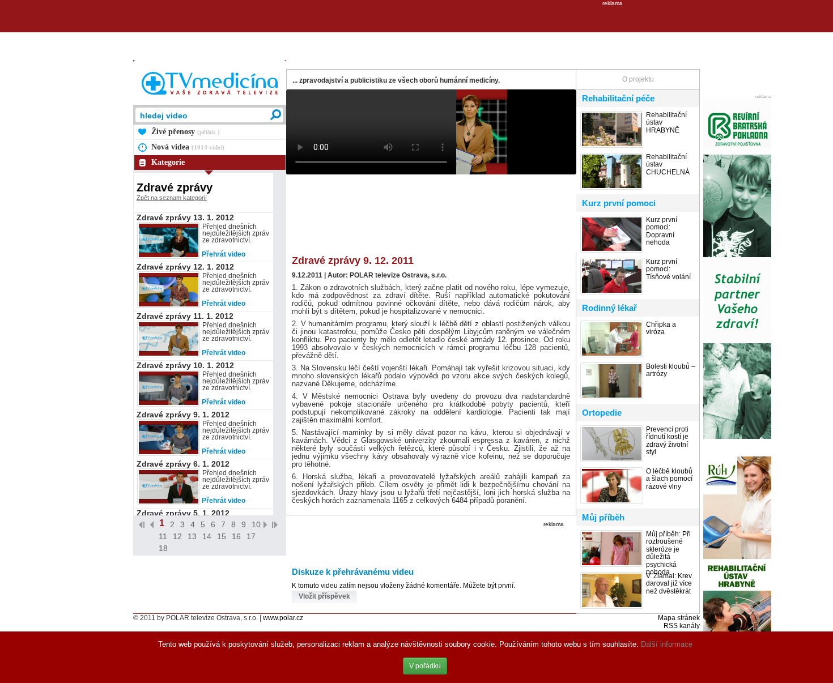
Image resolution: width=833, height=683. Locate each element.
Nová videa (187, 147)
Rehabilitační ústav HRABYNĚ (666, 123)
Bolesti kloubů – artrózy (670, 370)
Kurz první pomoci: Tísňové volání (668, 269)
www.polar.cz (283, 618)
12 (177, 536)
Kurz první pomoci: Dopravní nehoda (661, 231)
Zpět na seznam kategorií (172, 197)
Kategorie (168, 162)
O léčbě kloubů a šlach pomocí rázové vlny (669, 479)
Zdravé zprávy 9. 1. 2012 (183, 414)
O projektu (638, 79)
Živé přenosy (185, 131)
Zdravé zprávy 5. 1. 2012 (183, 513)
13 (192, 536)
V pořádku (425, 666)
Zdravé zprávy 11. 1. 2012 (185, 316)
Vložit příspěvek (324, 596)
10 (256, 524)
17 (251, 536)
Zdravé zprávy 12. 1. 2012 (185, 266)
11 (163, 536)
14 (206, 536)
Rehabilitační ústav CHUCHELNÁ (668, 164)
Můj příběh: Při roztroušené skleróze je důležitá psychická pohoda (668, 553)
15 (221, 536)
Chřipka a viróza (661, 328)
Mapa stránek (679, 618)
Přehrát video (223, 254)
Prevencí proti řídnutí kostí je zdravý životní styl (667, 441)
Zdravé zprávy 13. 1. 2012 (185, 217)
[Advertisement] (416, 31)
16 (236, 536)
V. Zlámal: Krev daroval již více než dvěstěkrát (669, 584)
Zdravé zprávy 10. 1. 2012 (185, 365)
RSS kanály (682, 626)
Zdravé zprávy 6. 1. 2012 (183, 463)
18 (163, 548)
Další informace (666, 644)
